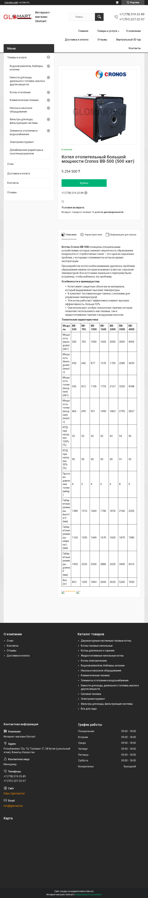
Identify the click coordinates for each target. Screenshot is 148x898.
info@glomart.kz (13, 805)
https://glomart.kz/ (14, 793)
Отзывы (102, 39)
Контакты (135, 48)
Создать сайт (11, 2)
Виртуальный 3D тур (128, 39)
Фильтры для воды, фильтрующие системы (24, 121)
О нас (10, 164)
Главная (83, 31)
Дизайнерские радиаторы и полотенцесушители (26, 151)
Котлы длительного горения (97, 650)
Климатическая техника (24, 100)
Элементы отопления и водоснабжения (24, 132)
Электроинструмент (22, 142)
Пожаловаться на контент (88, 894)
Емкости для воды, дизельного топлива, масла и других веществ (27, 81)
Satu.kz (90, 891)
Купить (84, 183)
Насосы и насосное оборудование (21, 110)
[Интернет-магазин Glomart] (18, 17)
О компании (133, 31)
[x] (78, 590)
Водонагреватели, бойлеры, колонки (26, 68)
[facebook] (68, 590)
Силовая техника (91, 693)
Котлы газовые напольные (97, 645)
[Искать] (99, 17)
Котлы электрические (94, 660)
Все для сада (89, 708)
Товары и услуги (107, 31)
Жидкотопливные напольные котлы (102, 655)
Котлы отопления (20, 92)
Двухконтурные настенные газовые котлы (106, 640)
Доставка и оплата (76, 39)
